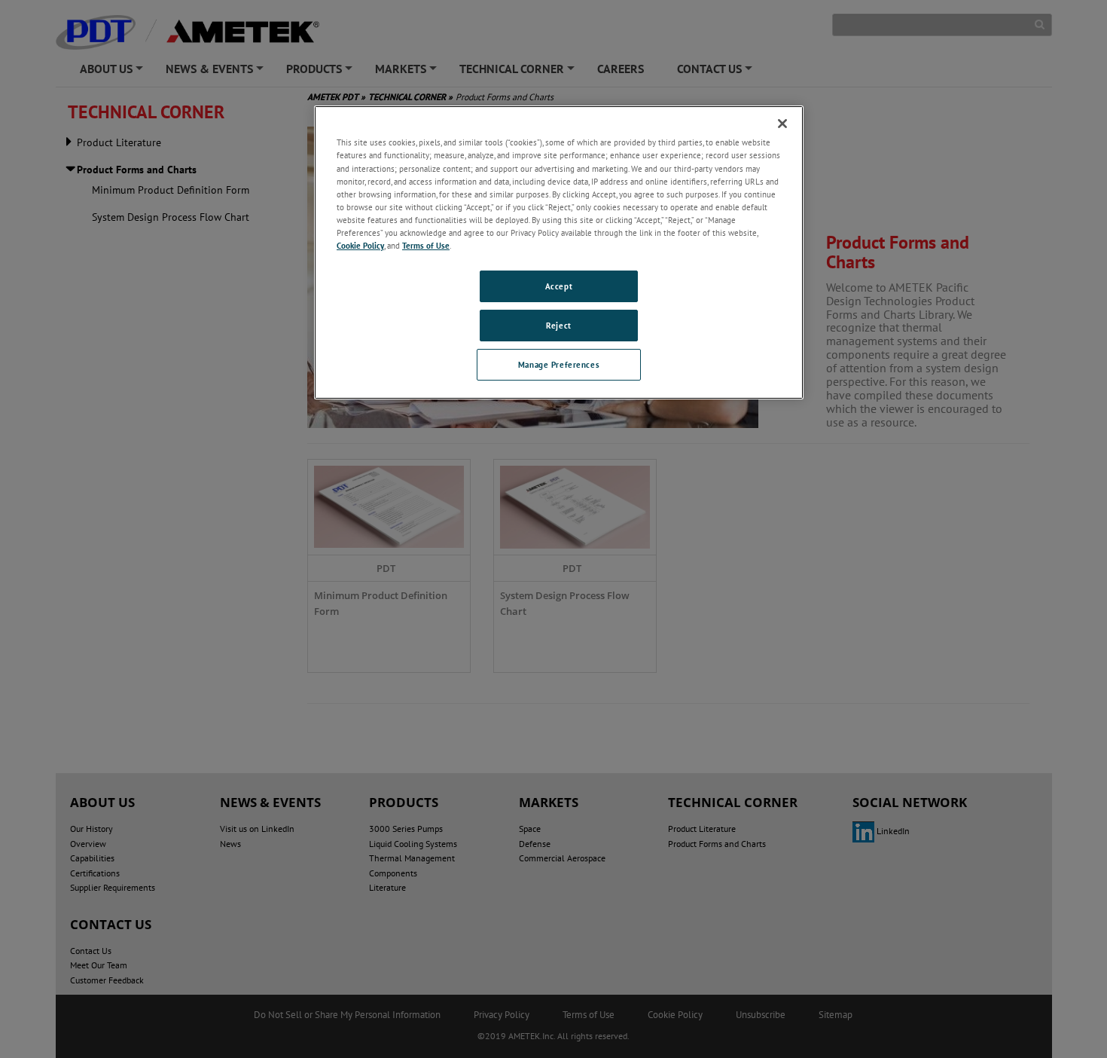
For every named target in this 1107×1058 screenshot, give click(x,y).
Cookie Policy (360, 245)
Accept (558, 286)
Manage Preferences (558, 364)
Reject (558, 325)
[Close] (782, 123)
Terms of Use (426, 245)
